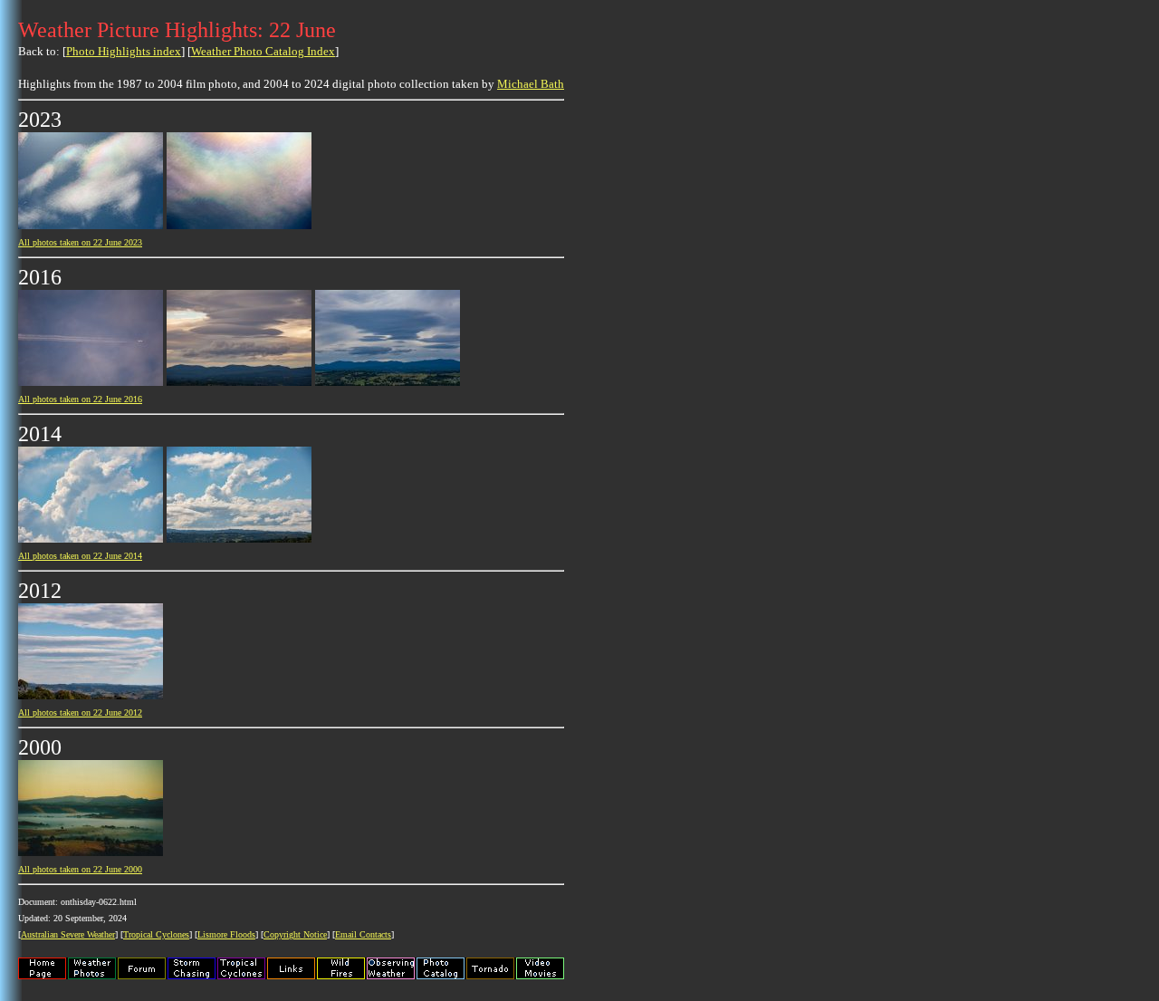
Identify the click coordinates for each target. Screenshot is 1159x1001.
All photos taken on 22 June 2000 (80, 869)
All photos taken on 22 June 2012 (80, 712)
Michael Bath (530, 84)
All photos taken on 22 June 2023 (80, 242)
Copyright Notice (295, 934)
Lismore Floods (226, 934)
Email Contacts (363, 934)
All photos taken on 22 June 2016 (80, 399)
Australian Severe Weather (68, 934)
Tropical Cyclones (156, 934)
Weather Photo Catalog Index (263, 51)
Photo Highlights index (123, 51)
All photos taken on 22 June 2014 (80, 556)
